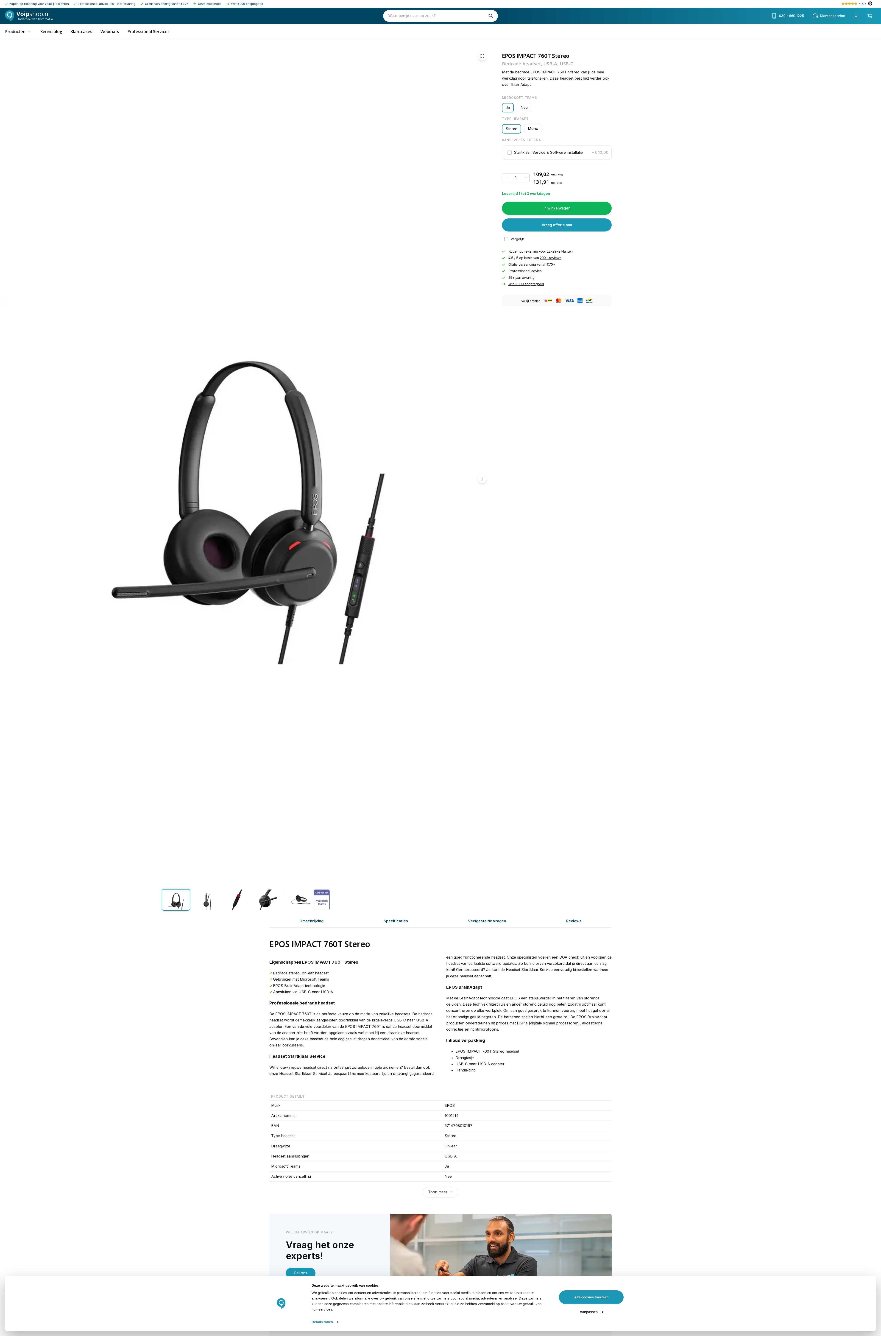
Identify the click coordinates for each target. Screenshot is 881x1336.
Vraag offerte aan (557, 225)
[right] (482, 478)
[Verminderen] (505, 177)
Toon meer (437, 1192)
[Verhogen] (525, 177)
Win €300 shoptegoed (247, 4)
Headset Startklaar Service (302, 1073)
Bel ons (300, 1273)
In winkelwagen (557, 208)
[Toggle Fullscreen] (482, 56)
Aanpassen (589, 1312)
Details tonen (322, 1322)
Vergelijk (517, 239)
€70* (184, 4)
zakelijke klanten (560, 251)
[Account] (856, 16)
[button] (557, 152)
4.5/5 (862, 4)
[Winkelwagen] (870, 16)
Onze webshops (209, 4)
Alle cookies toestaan (591, 1297)
